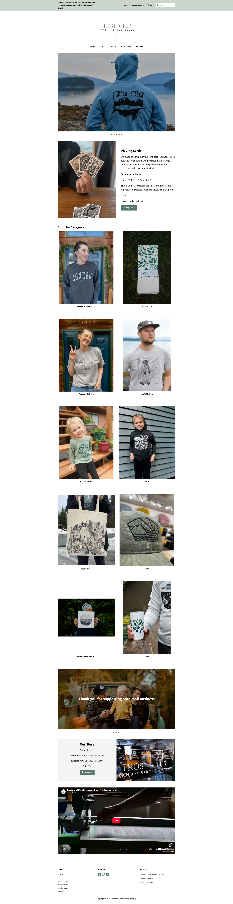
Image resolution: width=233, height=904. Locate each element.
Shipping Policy (63, 881)
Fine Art (113, 46)
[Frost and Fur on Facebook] (99, 875)
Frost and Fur (116, 898)
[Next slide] (124, 134)
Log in (126, 5)
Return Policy (63, 885)
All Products (126, 46)
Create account (138, 5)
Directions (88, 772)
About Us (92, 46)
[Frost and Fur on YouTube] (107, 875)
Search (60, 874)
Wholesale (140, 46)
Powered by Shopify (128, 898)
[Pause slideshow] (174, 134)
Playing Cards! (129, 207)
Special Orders (63, 888)
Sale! (103, 46)
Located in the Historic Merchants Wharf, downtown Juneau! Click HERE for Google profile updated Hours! (77, 5)
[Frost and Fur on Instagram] (103, 875)
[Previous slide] (108, 134)
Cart (151, 5)
